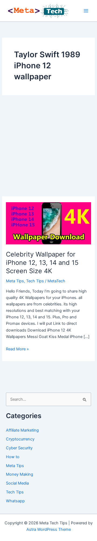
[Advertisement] (48, 145)
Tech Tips (35, 281)
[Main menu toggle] (86, 10)
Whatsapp (15, 501)
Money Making (19, 474)
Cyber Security (19, 448)
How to (12, 456)
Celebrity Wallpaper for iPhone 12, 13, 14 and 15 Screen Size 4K (42, 262)
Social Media (17, 483)
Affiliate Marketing (22, 430)
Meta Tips (15, 281)
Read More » (17, 349)
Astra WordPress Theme (48, 529)
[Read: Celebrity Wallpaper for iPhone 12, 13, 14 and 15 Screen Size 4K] (48, 222)
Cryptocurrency (20, 439)
